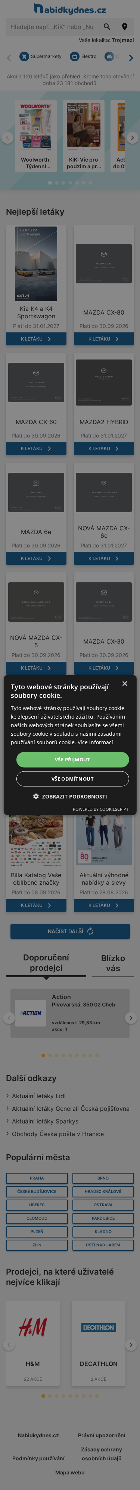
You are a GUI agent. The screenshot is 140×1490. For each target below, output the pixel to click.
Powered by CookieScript (100, 808)
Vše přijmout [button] (72, 759)
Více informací (95, 742)
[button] (70, 796)
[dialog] (69, 745)
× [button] (124, 684)
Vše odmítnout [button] (73, 778)
